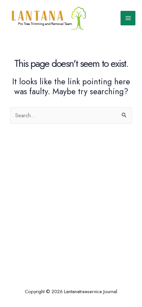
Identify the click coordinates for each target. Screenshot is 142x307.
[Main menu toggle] (128, 18)
